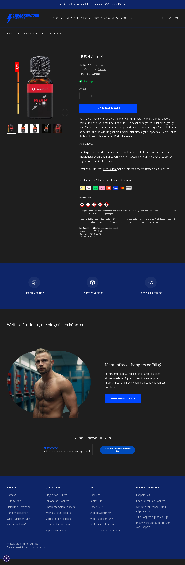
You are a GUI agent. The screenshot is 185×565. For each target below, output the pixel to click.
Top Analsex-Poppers (57, 501)
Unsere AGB (96, 507)
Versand (102, 69)
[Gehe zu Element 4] (46, 129)
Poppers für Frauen (56, 530)
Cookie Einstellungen (102, 524)
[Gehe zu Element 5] (57, 129)
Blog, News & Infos (106, 18)
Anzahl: (83, 88)
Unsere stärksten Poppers (60, 507)
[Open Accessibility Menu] (6, 558)
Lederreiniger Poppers (58, 524)
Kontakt (11, 495)
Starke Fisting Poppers (58, 518)
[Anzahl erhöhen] (99, 95)
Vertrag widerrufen (18, 524)
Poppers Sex (143, 495)
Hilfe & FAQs (14, 501)
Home (10, 33)
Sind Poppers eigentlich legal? (153, 517)
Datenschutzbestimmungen (105, 530)
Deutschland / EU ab (92, 4)
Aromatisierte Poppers (58, 512)
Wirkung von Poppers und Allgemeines (151, 509)
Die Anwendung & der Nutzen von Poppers (153, 525)
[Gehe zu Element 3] (34, 129)
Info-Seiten (110, 169)
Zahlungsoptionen (17, 512)
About (125, 18)
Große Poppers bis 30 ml (31, 33)
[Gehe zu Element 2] (23, 129)
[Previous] (60, 4)
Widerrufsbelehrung (18, 518)
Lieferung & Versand (19, 507)
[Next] (124, 4)
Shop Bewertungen (101, 512)
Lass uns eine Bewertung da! (117, 449)
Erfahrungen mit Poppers (150, 501)
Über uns (95, 495)
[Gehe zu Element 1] (11, 129)
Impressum (96, 501)
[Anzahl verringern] (84, 95)
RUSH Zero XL (56, 33)
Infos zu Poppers (76, 18)
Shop (56, 18)
